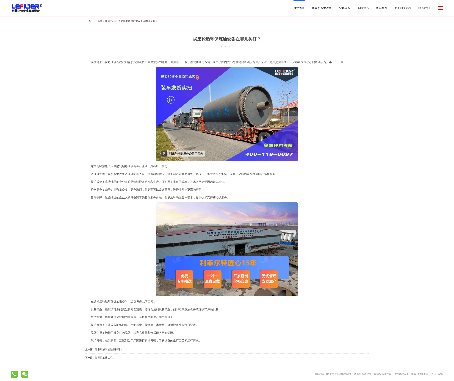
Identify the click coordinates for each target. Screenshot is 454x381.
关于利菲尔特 (402, 8)
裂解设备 (344, 8)
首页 (100, 21)
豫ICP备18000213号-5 (423, 374)
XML (440, 374)
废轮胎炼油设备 (322, 8)
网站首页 (299, 8)
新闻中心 (363, 8)
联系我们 (424, 8)
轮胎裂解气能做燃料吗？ (108, 349)
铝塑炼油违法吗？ (105, 357)
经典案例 (381, 8)
